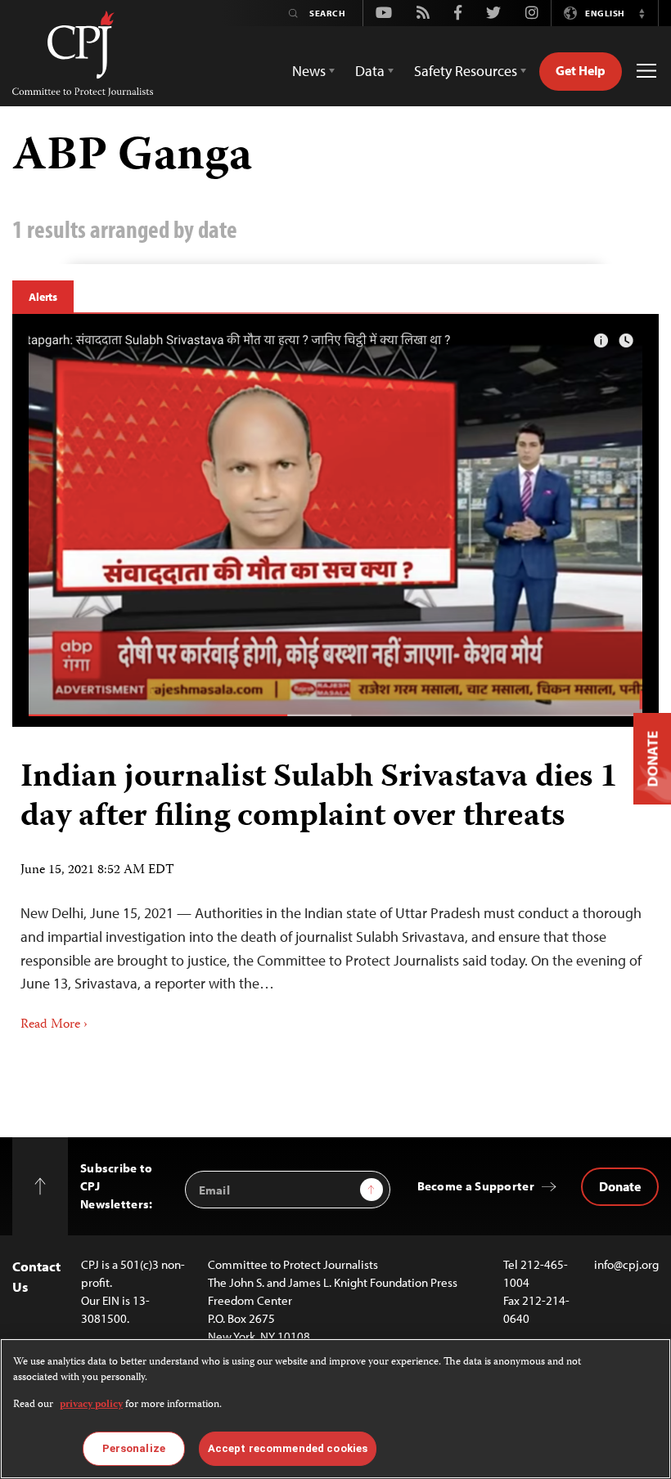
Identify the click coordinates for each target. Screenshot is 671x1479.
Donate (620, 1186)
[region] (335, 1408)
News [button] (309, 70)
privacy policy (91, 1405)
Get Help (581, 70)
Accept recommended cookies (287, 1448)
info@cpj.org (626, 1264)
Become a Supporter (475, 1186)
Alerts (43, 296)
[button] (641, 13)
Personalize (133, 1448)
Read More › (54, 1025)
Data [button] (370, 70)
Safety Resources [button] (465, 70)
